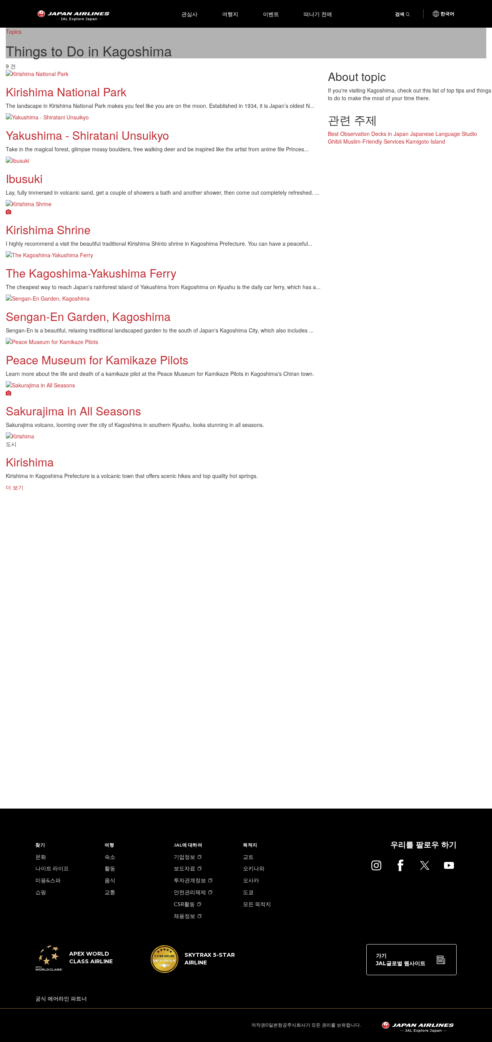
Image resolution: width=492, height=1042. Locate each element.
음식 (110, 880)
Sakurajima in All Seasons (73, 410)
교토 (248, 856)
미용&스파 (48, 880)
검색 (399, 14)
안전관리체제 (190, 892)
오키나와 (253, 868)
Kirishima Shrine (48, 229)
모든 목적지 (257, 904)
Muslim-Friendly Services (373, 141)
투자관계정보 (190, 880)
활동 (110, 868)
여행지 (230, 14)
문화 (40, 856)
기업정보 (184, 856)
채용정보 (184, 916)
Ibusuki (24, 178)
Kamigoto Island (425, 141)
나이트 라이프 (52, 868)
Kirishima (30, 461)
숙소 (110, 856)
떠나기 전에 (318, 14)
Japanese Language (435, 133)
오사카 (251, 880)
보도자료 (184, 868)
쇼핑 (40, 892)
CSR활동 (184, 904)
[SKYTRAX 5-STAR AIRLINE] (193, 970)
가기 (401, 959)
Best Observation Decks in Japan (368, 133)
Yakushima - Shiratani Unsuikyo (87, 135)
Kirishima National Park (66, 91)
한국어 (447, 14)
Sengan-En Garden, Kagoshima (88, 316)
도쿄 (248, 892)
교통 (110, 892)
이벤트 (271, 14)
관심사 (189, 14)
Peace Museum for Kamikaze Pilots (97, 359)
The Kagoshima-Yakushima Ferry (91, 273)
